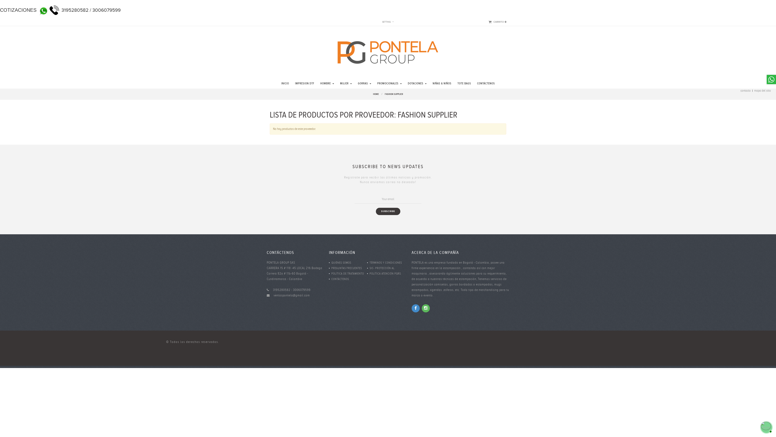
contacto (745, 90)
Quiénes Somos (341, 262)
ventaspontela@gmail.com (292, 295)
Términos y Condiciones (386, 262)
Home (376, 94)
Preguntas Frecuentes (346, 268)
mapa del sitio (762, 90)
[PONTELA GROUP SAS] (388, 52)
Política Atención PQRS (385, 273)
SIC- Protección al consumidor (382, 269)
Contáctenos (340, 279)
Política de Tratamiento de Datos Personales (347, 274)
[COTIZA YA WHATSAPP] (766, 427)
